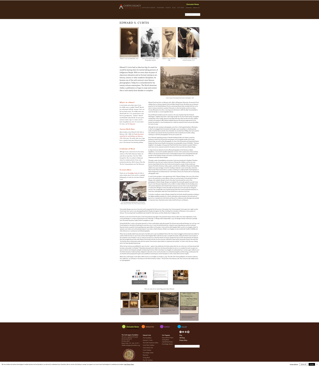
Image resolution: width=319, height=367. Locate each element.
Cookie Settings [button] (294, 364)
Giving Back (146, 357)
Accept (312, 364)
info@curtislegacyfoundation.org (131, 345)
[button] (148, 7)
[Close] (317, 364)
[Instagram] (180, 332)
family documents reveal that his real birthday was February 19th (132, 136)
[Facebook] (183, 332)
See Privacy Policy (129, 364)
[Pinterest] (186, 332)
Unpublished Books (167, 342)
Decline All (303, 364)
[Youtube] (188, 332)
